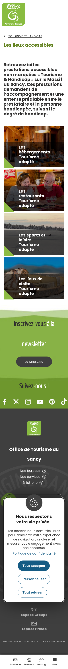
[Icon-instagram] (28, 401)
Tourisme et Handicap (25, 36)
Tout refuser (32, 592)
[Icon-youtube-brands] (40, 401)
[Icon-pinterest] (52, 401)
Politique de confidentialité (34, 553)
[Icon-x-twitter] (16, 401)
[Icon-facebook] (4, 401)
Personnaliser (34, 579)
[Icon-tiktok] (64, 401)
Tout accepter (33, 566)
